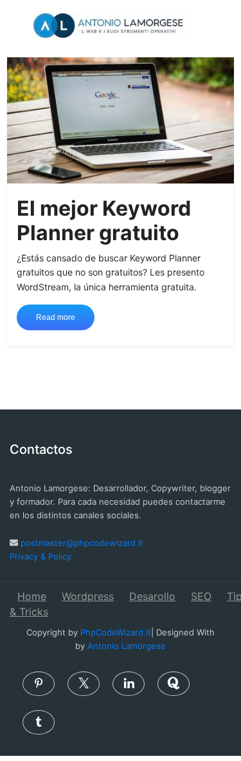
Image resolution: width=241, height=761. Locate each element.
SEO (201, 596)
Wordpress (88, 596)
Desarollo (152, 596)
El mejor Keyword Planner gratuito (104, 220)
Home (31, 596)
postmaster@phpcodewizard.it (82, 543)
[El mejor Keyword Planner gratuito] (120, 119)
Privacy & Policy (40, 556)
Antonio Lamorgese (126, 646)
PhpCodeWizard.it (115, 632)
